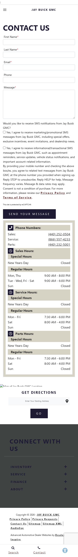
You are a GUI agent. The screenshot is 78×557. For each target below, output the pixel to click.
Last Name (11, 49)
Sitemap (35, 523)
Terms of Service (17, 197)
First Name (11, 37)
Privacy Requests (45, 519)
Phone (8, 75)
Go (39, 413)
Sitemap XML (52, 523)
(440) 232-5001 (59, 244)
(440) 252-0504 (59, 234)
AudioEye (17, 528)
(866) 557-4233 (59, 239)
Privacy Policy (53, 193)
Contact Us (19, 523)
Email (8, 62)
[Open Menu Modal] (5, 10)
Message (10, 87)
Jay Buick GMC (48, 514)
